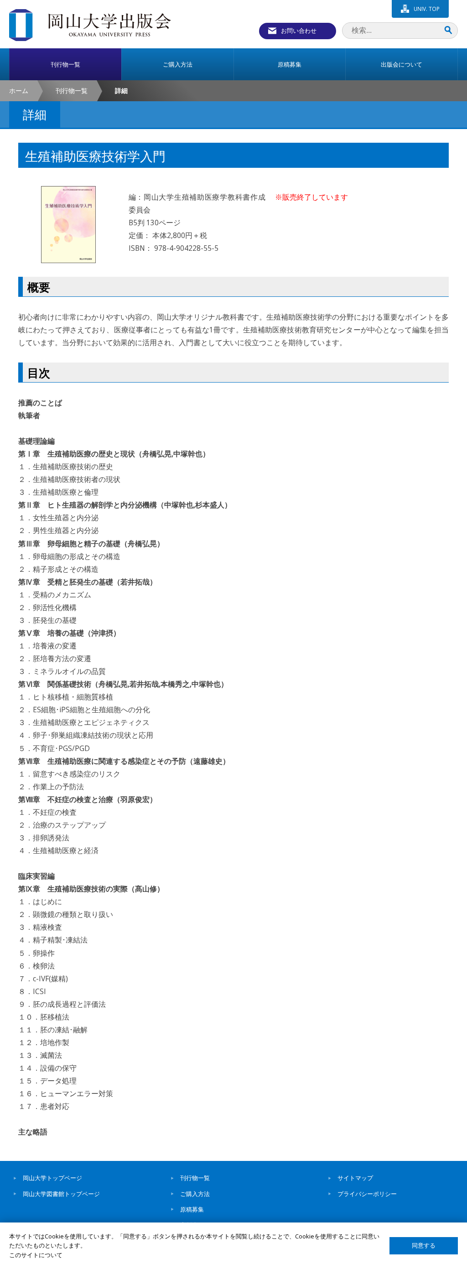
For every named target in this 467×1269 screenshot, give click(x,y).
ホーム (18, 90)
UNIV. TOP (427, 8)
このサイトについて (35, 1255)
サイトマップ (355, 1178)
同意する (424, 1245)
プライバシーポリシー (367, 1194)
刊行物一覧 (72, 90)
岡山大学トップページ (52, 1178)
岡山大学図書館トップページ (61, 1194)
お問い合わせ (299, 30)
